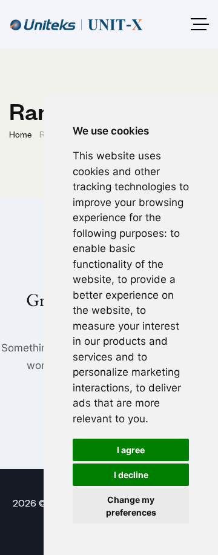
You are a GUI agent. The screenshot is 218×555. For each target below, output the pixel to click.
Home (20, 133)
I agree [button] (131, 450)
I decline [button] (131, 475)
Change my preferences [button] (131, 505)
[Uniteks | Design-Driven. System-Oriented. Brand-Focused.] (76, 24)
